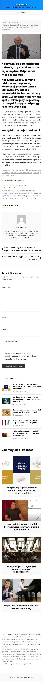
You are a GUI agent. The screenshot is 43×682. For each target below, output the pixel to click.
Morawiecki (17, 193)
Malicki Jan (21, 227)
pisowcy (35, 193)
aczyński (7, 190)
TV (17, 198)
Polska (16, 188)
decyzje (25, 190)
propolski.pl (28, 196)
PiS (31, 193)
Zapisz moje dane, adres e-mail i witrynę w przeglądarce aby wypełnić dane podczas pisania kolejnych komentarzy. (21, 356)
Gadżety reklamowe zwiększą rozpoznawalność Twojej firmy (25, 421)
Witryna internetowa (9, 341)
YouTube (33, 198)
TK (15, 198)
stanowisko (10, 198)
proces (15, 196)
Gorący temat (8, 188)
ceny (12, 190)
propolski (21, 196)
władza (26, 198)
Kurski (11, 193)
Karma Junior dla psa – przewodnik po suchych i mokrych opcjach (27, 411)
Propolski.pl (21, 4)
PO (39, 193)
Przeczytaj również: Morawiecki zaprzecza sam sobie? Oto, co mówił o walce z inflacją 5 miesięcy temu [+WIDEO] (21, 172)
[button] (21, 12)
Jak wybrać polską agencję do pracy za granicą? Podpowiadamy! (21, 569)
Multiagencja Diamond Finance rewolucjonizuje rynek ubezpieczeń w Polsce (27, 399)
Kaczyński (5, 193)
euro (30, 190)
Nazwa (5, 317)
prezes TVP (8, 196)
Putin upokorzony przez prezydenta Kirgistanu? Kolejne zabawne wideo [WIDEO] (22, 249)
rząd (3, 198)
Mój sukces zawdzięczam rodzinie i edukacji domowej (21, 607)
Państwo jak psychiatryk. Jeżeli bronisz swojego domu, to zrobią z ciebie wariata (26, 433)
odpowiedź (25, 193)
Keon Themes (28, 677)
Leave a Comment (21, 185)
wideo (21, 198)
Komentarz (6, 287)
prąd (3, 196)
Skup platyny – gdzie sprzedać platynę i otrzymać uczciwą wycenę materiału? (27, 386)
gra (34, 190)
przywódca (36, 196)
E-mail (5, 329)
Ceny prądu (19, 190)
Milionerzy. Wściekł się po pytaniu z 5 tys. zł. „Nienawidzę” (20, 258)
